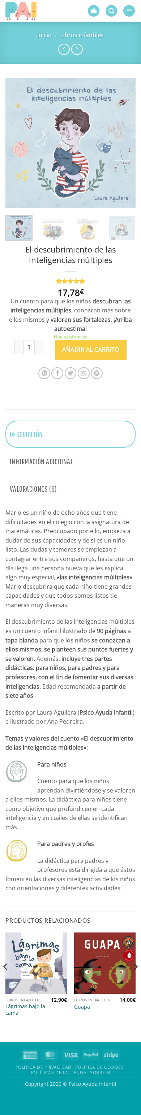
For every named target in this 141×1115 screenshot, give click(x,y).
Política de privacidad (44, 1067)
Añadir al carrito (90, 350)
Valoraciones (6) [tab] (33, 488)
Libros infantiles (82, 35)
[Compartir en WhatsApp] (44, 373)
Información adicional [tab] (41, 461)
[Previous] (17, 143)
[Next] (124, 143)
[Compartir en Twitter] (71, 373)
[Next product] (63, 49)
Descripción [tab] (26, 434)
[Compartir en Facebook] (57, 373)
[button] (93, 11)
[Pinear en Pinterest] (97, 373)
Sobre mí (101, 1073)
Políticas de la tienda (58, 1073)
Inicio (44, 35)
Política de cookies (99, 1067)
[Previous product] (76, 49)
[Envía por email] (84, 373)
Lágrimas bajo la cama (25, 1009)
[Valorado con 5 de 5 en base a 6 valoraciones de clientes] (70, 281)
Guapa (82, 1007)
